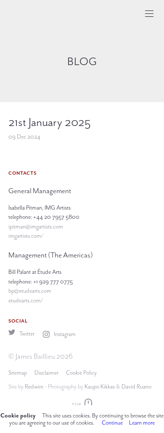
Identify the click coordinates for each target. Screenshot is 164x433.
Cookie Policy (81, 372)
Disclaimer (46, 372)
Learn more (142, 422)
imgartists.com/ (25, 235)
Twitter (26, 333)
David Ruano (136, 386)
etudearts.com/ (25, 300)
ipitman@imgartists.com (35, 226)
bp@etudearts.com (29, 290)
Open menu (149, 13)
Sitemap (17, 372)
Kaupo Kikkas (100, 386)
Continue (112, 422)
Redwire (34, 386)
